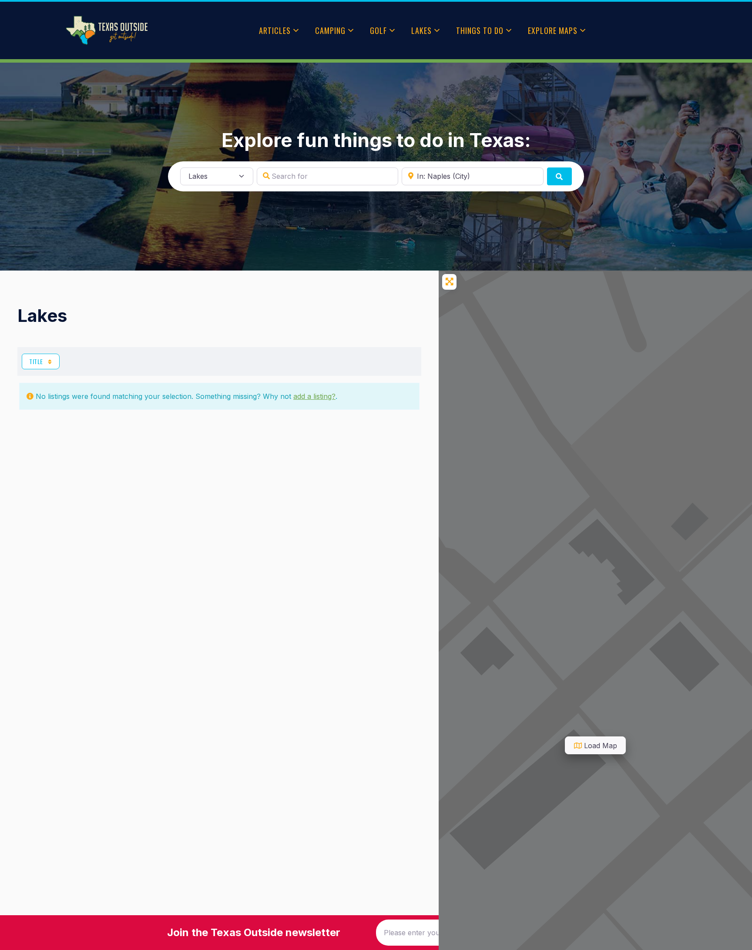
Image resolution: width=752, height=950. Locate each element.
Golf (378, 30)
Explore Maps (552, 30)
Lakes (421, 30)
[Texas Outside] (107, 30)
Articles (275, 30)
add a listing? (314, 396)
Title (36, 361)
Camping (330, 30)
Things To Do (480, 30)
